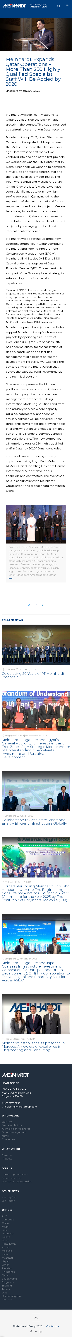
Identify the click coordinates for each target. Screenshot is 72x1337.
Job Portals (8, 1200)
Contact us (8, 1139)
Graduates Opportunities (17, 1181)
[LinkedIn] (41, 1331)
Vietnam (7, 1299)
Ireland (6, 1236)
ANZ (4, 1216)
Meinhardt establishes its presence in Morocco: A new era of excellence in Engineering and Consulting (33, 1046)
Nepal (5, 1261)
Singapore (8, 1282)
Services (7, 1155)
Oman (5, 1264)
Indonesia (7, 1233)
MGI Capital (9, 1197)
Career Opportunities (15, 1174)
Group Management (14, 1132)
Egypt (5, 1226)
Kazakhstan (9, 1243)
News (5, 1135)
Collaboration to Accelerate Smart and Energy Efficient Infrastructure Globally (34, 822)
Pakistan (7, 1268)
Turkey (6, 1289)
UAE (4, 1292)
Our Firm (7, 1121)
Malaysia (7, 1250)
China (5, 1223)
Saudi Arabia (9, 1278)
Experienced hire (12, 1178)
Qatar (5, 1275)
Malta (5, 1254)
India (5, 1229)
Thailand (7, 1285)
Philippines (8, 1271)
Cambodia (8, 1219)
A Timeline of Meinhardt (16, 1128)
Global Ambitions (12, 1125)
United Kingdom (12, 1296)
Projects (7, 1158)
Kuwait (6, 1247)
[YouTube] (36, 1331)
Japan (5, 1240)
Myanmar (7, 1257)
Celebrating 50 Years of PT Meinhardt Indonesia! (33, 675)
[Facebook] (31, 1331)
